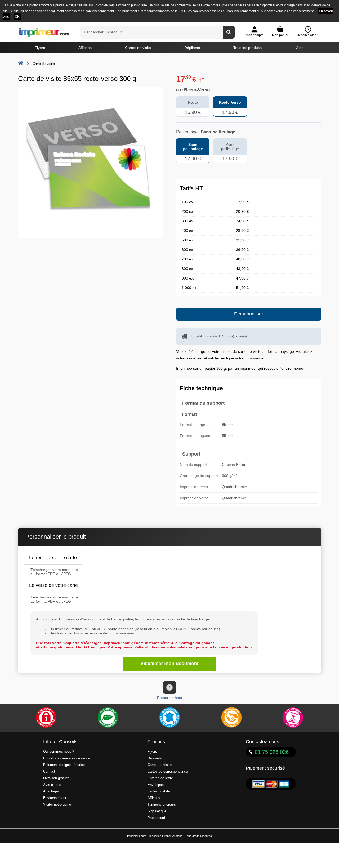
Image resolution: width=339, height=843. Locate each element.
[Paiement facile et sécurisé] (46, 717)
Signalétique (157, 811)
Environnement (54, 798)
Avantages (51, 791)
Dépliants (192, 48)
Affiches (85, 48)
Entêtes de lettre (160, 778)
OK (17, 17)
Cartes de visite (138, 48)
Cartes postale (159, 791)
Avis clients (52, 785)
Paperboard (156, 818)
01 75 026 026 (272, 752)
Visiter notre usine (57, 804)
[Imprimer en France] (169, 717)
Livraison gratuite (56, 778)
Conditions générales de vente (66, 758)
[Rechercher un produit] (229, 32)
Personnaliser (248, 314)
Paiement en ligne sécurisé (64, 765)
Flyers (40, 48)
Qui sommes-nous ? (58, 752)
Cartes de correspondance (168, 771)
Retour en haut (169, 698)
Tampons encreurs (162, 804)
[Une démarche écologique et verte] (107, 717)
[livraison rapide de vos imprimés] (231, 717)
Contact (49, 771)
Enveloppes (157, 785)
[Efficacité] (293, 717)
